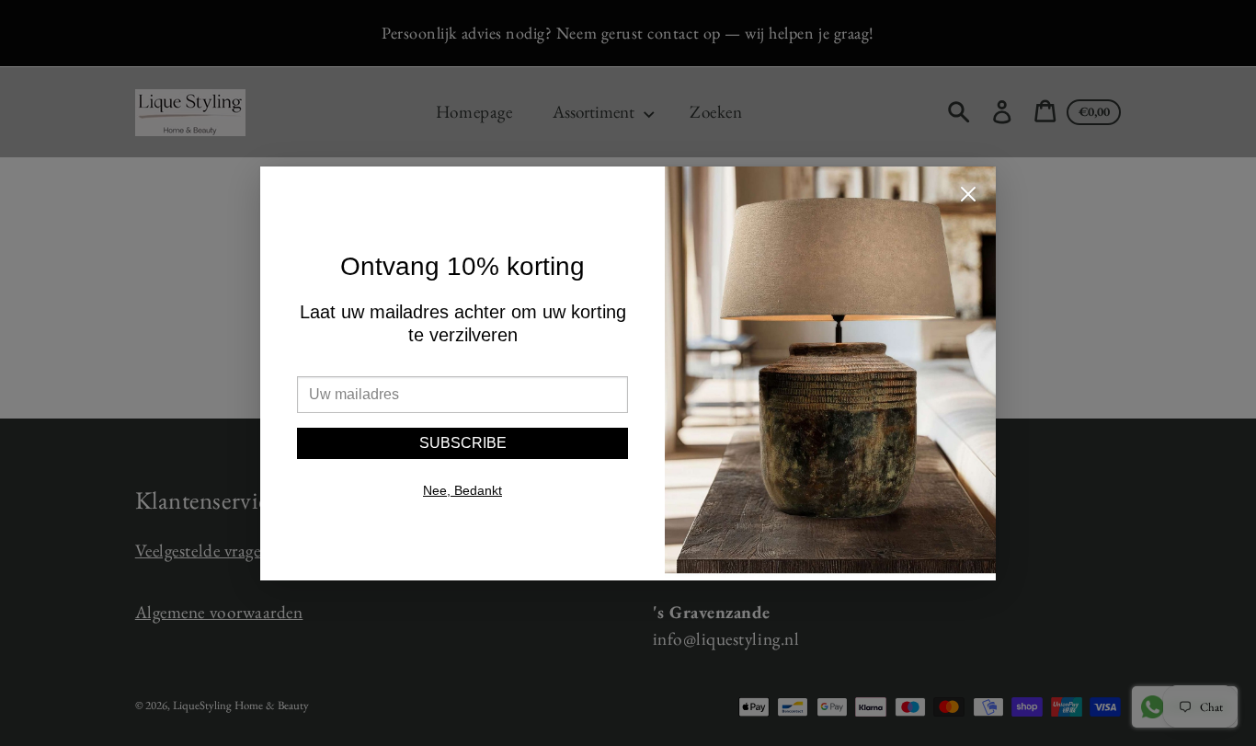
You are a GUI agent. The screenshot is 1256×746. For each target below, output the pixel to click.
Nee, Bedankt (462, 490)
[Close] (968, 196)
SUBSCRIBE (463, 443)
